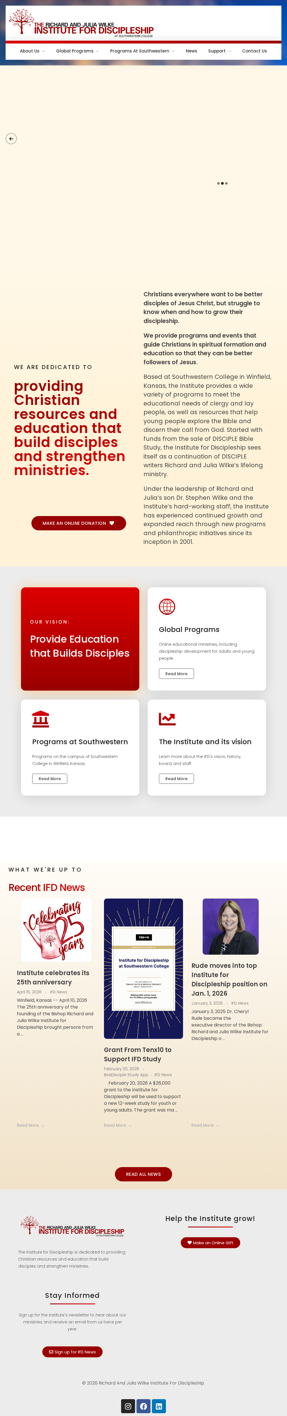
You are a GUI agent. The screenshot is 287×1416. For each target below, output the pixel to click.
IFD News (58, 992)
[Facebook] (143, 1406)
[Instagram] (128, 1406)
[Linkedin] (159, 1406)
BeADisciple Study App (126, 1075)
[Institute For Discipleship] (143, 22)
